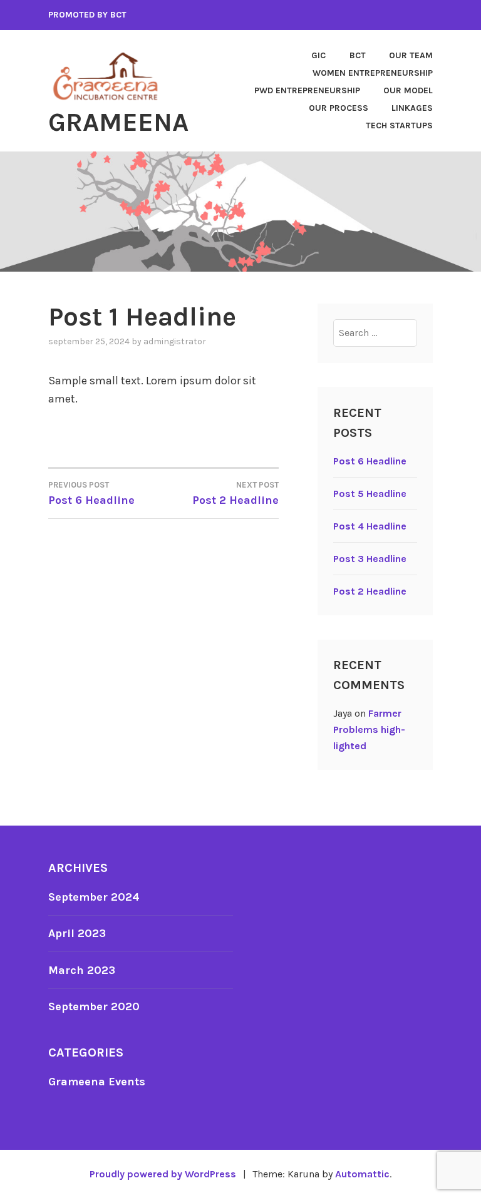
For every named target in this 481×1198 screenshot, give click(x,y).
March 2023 (81, 970)
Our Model (408, 90)
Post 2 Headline (369, 591)
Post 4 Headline (369, 526)
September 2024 (94, 897)
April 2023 (77, 933)
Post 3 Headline (369, 559)
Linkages (412, 108)
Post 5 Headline (369, 493)
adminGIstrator (174, 341)
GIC (318, 55)
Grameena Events (96, 1081)
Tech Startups (399, 125)
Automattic (362, 1174)
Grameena (118, 122)
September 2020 (94, 1006)
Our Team (411, 55)
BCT (357, 55)
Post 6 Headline (369, 461)
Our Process (338, 108)
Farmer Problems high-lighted (369, 729)
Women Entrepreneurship (373, 73)
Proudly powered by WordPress (163, 1174)
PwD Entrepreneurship (307, 90)
